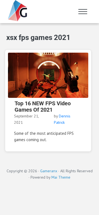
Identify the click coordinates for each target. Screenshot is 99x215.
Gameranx (48, 170)
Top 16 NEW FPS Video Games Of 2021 (43, 107)
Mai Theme (60, 177)
